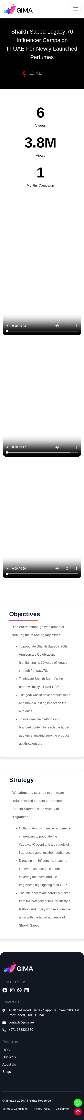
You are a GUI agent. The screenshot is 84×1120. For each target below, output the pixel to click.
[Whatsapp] (78, 1103)
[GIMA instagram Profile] (12, 991)
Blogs (6, 1071)
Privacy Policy (41, 1108)
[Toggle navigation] (76, 9)
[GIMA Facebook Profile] (4, 991)
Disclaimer (62, 1108)
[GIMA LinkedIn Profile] (26, 991)
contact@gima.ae (21, 1022)
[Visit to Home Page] (19, 9)
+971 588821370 (21, 1029)
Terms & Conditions (15, 1108)
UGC (6, 1050)
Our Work (9, 1057)
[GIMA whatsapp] (19, 991)
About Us (9, 1064)
